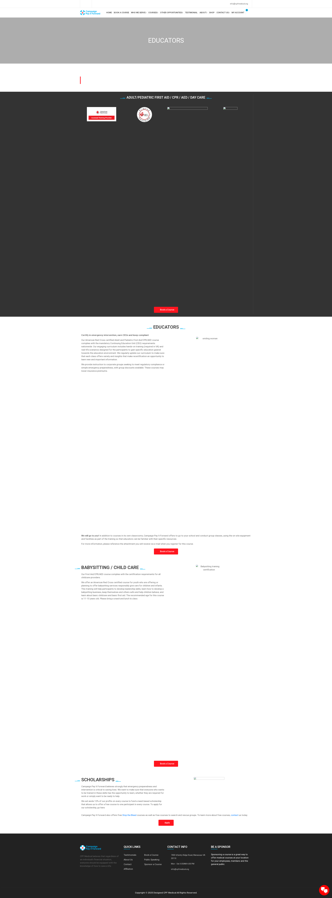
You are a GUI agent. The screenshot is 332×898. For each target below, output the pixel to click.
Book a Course (121, 12)
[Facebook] (84, 4)
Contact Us (223, 12)
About (203, 12)
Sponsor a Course (153, 864)
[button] (166, 310)
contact (234, 815)
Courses (152, 12)
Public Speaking (151, 859)
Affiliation (128, 869)
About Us (128, 859)
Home (109, 12)
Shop (212, 12)
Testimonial (191, 12)
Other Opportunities (171, 12)
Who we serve (138, 12)
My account (238, 12)
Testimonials (130, 855)
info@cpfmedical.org (239, 4)
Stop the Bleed (129, 815)
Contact (128, 864)
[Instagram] (88, 4)
